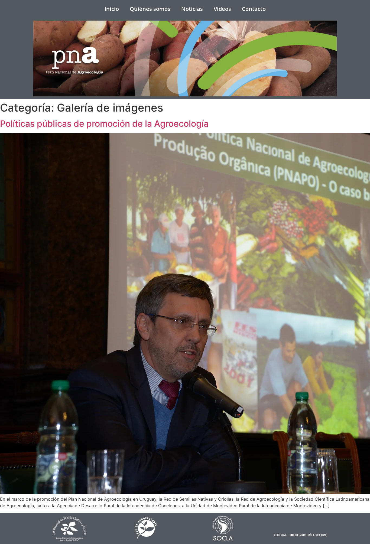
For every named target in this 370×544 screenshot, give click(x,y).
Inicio (112, 8)
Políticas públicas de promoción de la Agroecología (104, 123)
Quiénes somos (150, 8)
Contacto (254, 8)
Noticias (192, 8)
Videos (222, 8)
